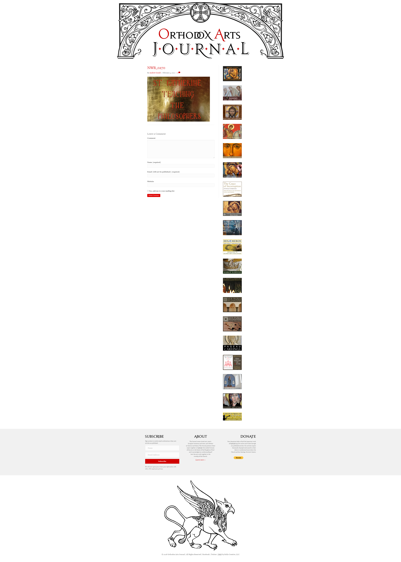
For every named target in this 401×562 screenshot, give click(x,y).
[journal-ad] (232, 343)
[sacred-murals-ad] (232, 381)
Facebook (206, 554)
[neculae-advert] (232, 131)
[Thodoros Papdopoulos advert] (232, 169)
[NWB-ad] (232, 304)
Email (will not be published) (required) (163, 172)
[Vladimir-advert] (232, 112)
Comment (151, 138)
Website (150, 181)
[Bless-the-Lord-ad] (232, 285)
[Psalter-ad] (232, 362)
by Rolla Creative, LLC (228, 554)
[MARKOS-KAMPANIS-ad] (232, 266)
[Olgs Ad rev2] (232, 73)
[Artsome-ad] (232, 400)
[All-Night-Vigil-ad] (232, 227)
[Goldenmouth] (232, 416)
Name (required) (154, 162)
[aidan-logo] (232, 150)
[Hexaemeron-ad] (232, 246)
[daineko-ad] (232, 92)
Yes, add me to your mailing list (161, 191)
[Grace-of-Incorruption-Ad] (232, 189)
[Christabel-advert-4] (232, 208)
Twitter (214, 554)
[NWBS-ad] (232, 323)
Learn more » (200, 460)
